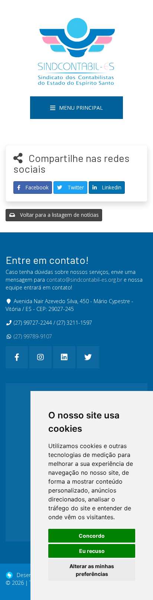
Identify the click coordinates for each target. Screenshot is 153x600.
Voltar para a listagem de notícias (59, 214)
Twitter (75, 187)
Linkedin (111, 187)
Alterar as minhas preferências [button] (91, 570)
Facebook (36, 187)
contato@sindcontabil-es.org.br (84, 279)
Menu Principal (81, 107)
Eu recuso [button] (92, 551)
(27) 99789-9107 (33, 336)
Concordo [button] (92, 536)
